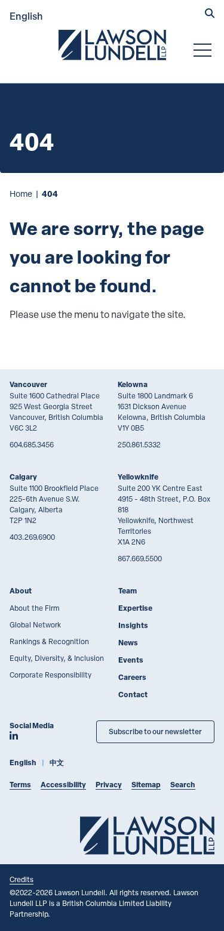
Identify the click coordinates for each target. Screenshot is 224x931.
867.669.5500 (140, 558)
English (26, 16)
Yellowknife (138, 477)
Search (182, 785)
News (128, 643)
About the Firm (35, 608)
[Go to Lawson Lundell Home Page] (112, 44)
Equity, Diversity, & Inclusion (57, 658)
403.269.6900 (32, 537)
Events (130, 660)
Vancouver (28, 384)
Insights (133, 625)
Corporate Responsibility (50, 674)
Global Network (35, 624)
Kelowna (133, 384)
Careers (132, 677)
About (21, 591)
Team (127, 591)
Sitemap (146, 785)
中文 (57, 762)
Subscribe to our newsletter (155, 731)
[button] (209, 14)
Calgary (23, 477)
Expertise (135, 608)
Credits (21, 879)
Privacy (109, 785)
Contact (133, 694)
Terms (20, 785)
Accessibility (63, 785)
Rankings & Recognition (49, 641)
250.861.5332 (139, 444)
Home (21, 193)
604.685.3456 (32, 444)
